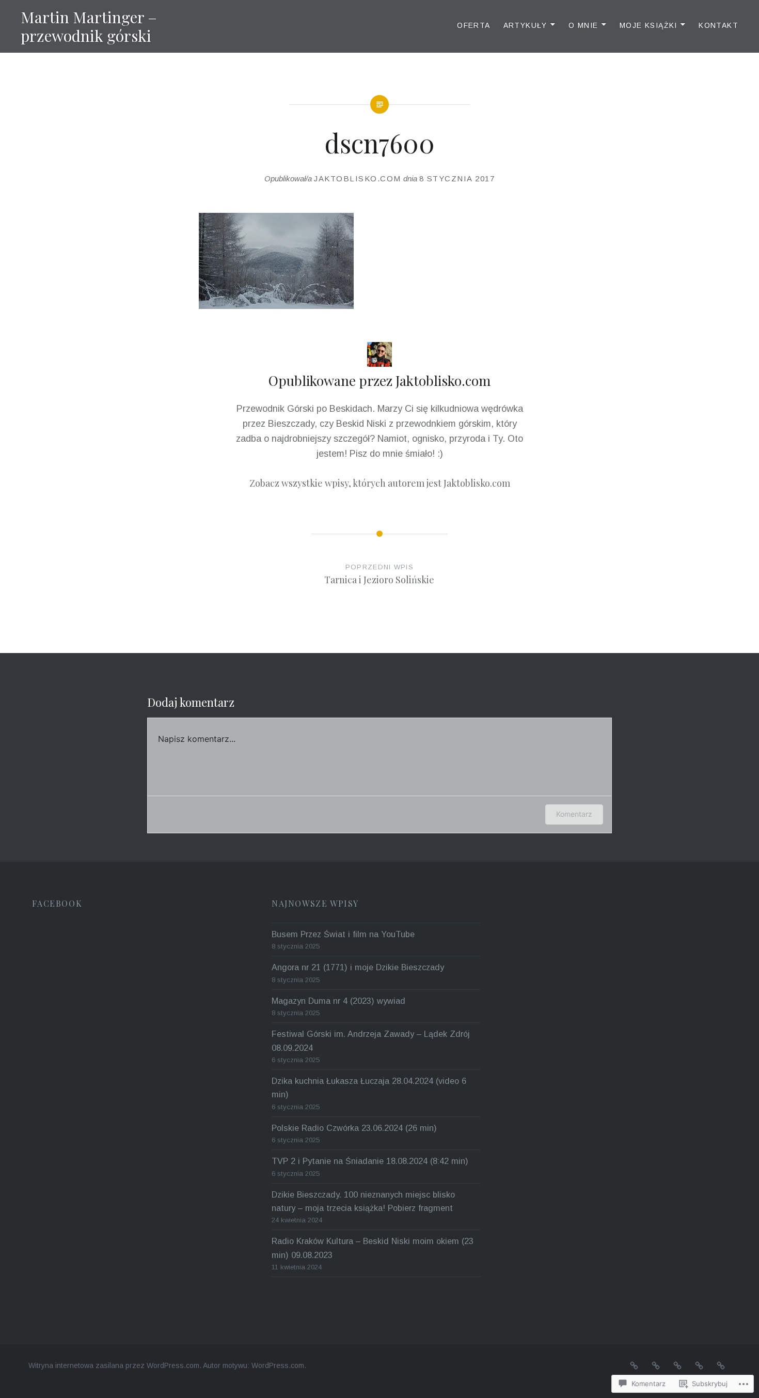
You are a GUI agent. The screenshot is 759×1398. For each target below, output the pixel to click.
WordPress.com (277, 1365)
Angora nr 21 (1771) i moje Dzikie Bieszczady (358, 967)
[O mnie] (677, 1365)
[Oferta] (634, 1365)
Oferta (473, 25)
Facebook (57, 903)
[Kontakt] (721, 1365)
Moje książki (648, 25)
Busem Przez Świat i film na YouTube (343, 934)
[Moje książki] (699, 1365)
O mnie (583, 25)
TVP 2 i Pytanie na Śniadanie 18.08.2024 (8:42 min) (370, 1161)
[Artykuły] (656, 1365)
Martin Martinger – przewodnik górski (89, 26)
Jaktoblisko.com (357, 178)
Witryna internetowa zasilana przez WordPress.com (113, 1365)
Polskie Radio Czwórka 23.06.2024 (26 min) (354, 1127)
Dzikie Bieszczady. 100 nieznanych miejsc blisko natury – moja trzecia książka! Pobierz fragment (363, 1201)
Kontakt (718, 25)
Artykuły (525, 25)
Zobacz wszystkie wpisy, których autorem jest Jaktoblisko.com (379, 483)
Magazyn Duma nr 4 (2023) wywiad (338, 1000)
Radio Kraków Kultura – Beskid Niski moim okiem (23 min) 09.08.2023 (372, 1247)
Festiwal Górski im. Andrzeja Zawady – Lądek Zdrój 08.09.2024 (371, 1040)
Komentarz (574, 814)
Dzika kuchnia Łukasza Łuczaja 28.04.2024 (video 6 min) (369, 1087)
